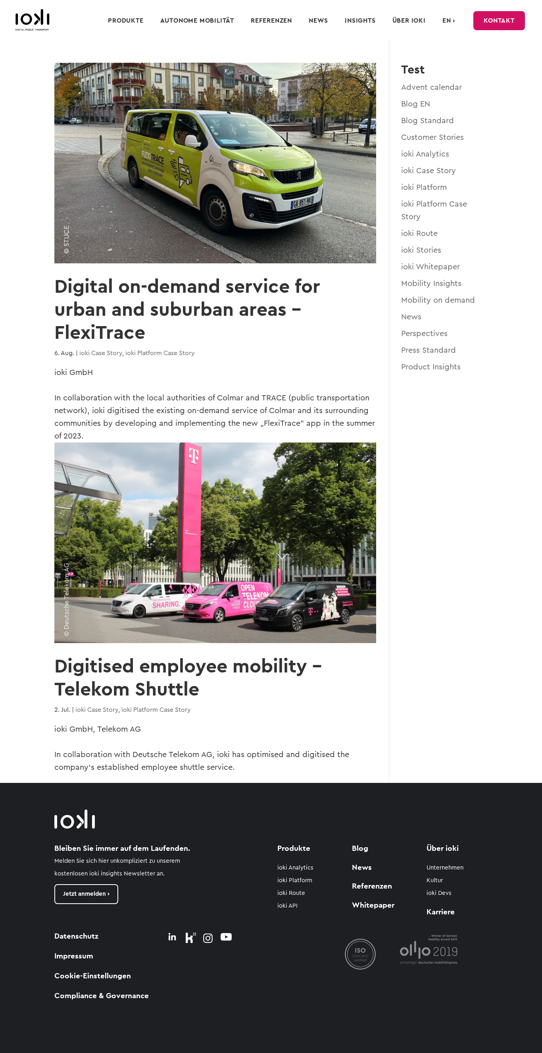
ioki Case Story (100, 353)
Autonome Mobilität (197, 21)
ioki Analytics (425, 154)
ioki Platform (424, 187)
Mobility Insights (431, 284)
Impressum (73, 956)
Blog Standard (427, 121)
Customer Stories (432, 137)
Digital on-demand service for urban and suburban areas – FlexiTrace (187, 309)
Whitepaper (373, 905)
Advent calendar (431, 87)
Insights (360, 21)
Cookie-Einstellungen (92, 976)
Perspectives (424, 334)
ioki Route (419, 234)
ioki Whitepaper (430, 267)
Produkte (125, 21)
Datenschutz (76, 936)
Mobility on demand (438, 300)
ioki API (287, 906)
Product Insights (431, 367)
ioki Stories (421, 250)
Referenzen (271, 21)
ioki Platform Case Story (160, 353)
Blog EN (415, 104)
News (318, 21)
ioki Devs (439, 893)
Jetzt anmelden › (86, 894)
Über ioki (409, 21)
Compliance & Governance (101, 996)
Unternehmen (445, 868)
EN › (448, 21)
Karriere (441, 912)
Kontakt (499, 21)
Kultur (435, 880)
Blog (360, 848)
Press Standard (428, 350)
